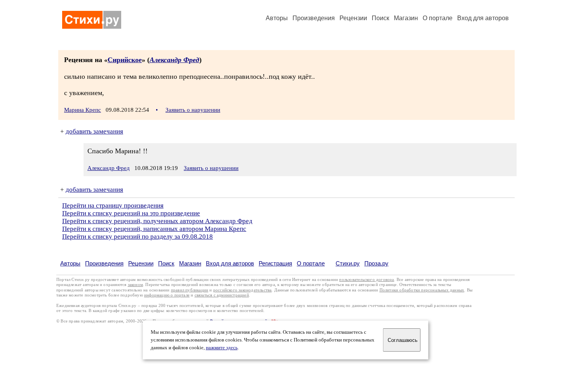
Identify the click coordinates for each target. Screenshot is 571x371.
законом (135, 285)
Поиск (380, 18)
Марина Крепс (82, 110)
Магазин (406, 18)
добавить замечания (94, 131)
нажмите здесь (222, 347)
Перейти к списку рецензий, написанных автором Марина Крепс (154, 228)
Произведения (313, 18)
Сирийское (125, 60)
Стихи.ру (348, 263)
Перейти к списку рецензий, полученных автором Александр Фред (157, 221)
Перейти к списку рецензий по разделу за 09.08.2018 (137, 236)
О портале (311, 263)
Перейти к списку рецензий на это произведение (131, 213)
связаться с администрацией (222, 295)
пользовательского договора (366, 279)
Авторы (277, 18)
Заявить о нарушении (192, 110)
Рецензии (353, 18)
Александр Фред (174, 60)
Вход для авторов (483, 18)
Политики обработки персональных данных (422, 290)
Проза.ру (376, 263)
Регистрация (275, 263)
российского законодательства (242, 290)
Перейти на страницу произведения (113, 205)
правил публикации (189, 290)
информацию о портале (167, 295)
